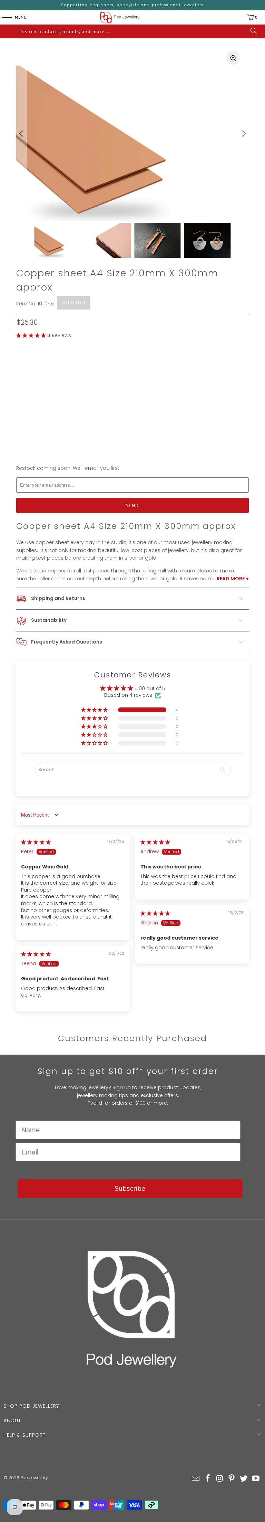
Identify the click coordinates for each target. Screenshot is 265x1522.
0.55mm (29, 364)
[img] (36, 842)
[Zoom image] (233, 58)
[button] (31, 335)
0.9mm (83, 364)
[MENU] (1, 17)
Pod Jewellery (34, 1478)
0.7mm (57, 364)
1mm (106, 364)
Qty (20, 429)
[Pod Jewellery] (119, 17)
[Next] (243, 134)
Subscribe (130, 1188)
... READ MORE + (230, 578)
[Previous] (21, 134)
